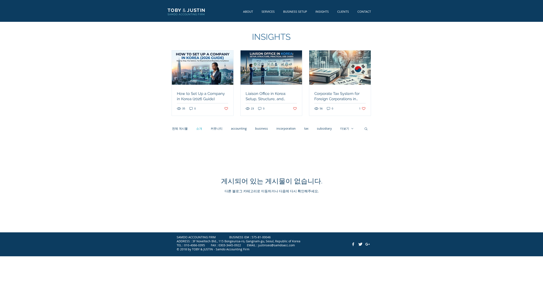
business (261, 128)
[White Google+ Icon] (367, 244)
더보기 (344, 128)
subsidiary (324, 128)
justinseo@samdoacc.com (276, 245)
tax (306, 128)
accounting (239, 128)
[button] (366, 129)
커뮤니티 (217, 128)
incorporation (286, 128)
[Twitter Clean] (360, 244)
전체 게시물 (180, 128)
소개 (199, 128)
